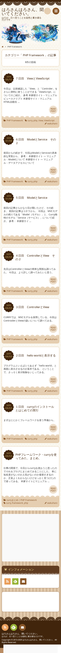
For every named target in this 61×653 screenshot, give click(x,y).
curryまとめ (12, 500)
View (40, 120)
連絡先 (23, 581)
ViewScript (49, 120)
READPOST (53, 110)
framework (17, 503)
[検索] (47, 11)
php (35, 120)
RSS (7, 581)
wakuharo (52, 123)
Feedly (15, 581)
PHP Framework (15, 120)
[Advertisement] (30, 537)
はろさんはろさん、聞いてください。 (20, 633)
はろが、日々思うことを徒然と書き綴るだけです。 (23, 636)
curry (29, 120)
